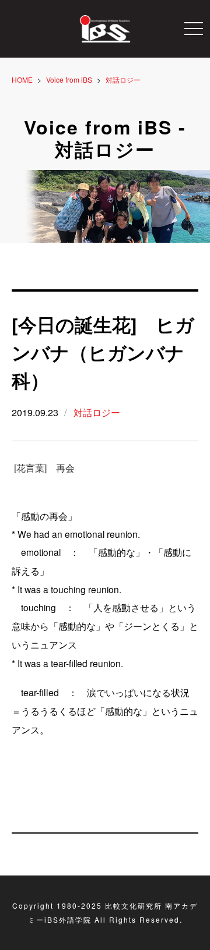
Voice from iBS (69, 79)
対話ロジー (97, 412)
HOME (22, 79)
